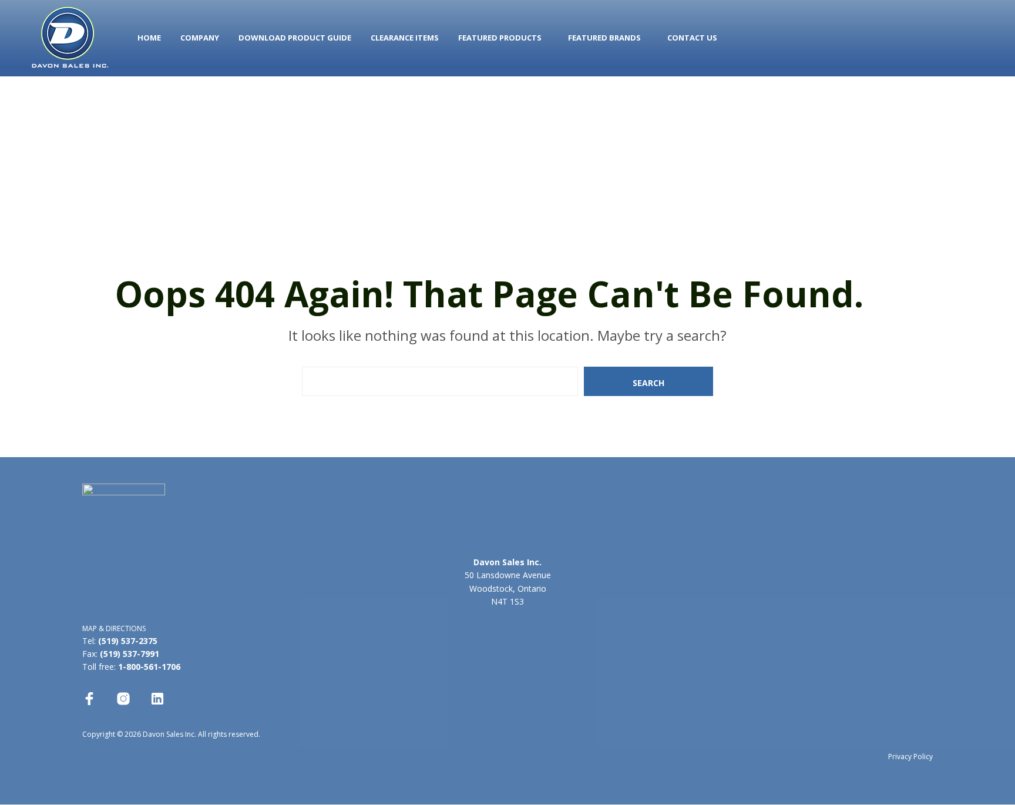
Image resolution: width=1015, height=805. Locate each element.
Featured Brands (604, 37)
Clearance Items (405, 37)
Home (149, 37)
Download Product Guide (294, 37)
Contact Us (692, 37)
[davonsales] (89, 699)
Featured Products (500, 37)
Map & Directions (114, 628)
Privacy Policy (910, 757)
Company (199, 37)
